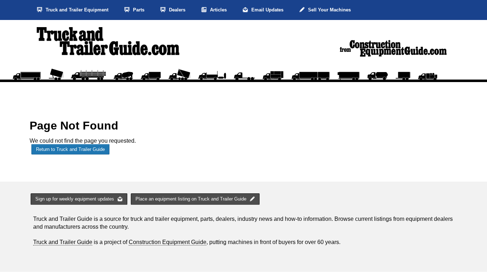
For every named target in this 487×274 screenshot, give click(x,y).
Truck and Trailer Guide (62, 242)
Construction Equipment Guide (167, 242)
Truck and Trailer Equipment (76, 9)
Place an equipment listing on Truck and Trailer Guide (191, 199)
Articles (218, 9)
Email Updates (266, 9)
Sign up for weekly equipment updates (75, 199)
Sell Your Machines (329, 9)
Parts (138, 9)
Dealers (176, 9)
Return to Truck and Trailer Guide (70, 149)
